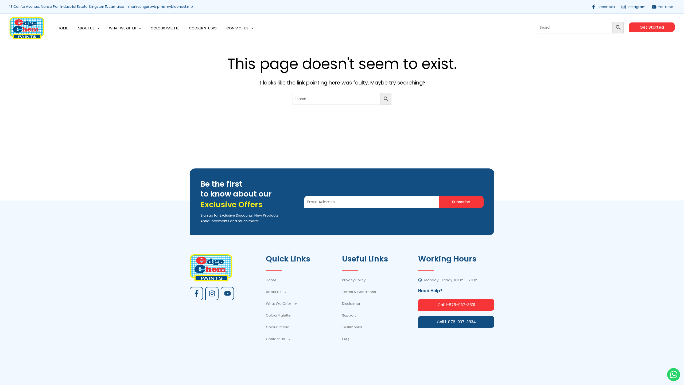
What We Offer (278, 303)
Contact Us (275, 338)
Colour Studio (277, 327)
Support (349, 315)
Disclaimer (351, 303)
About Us (273, 291)
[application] (97, 28)
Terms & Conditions (359, 291)
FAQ (345, 338)
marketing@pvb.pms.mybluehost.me (160, 6)
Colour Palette (278, 315)
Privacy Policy (354, 280)
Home (271, 280)
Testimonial (352, 327)
